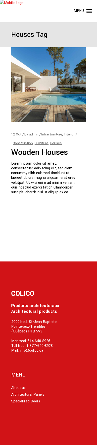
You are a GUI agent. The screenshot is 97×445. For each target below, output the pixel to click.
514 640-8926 (39, 341)
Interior (69, 134)
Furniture (41, 143)
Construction (23, 143)
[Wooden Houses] (48, 84)
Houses (56, 143)
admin (33, 134)
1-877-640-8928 (39, 345)
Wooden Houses (39, 152)
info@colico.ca (31, 350)
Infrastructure (51, 134)
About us (18, 387)
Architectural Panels (27, 394)
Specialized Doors (25, 401)
